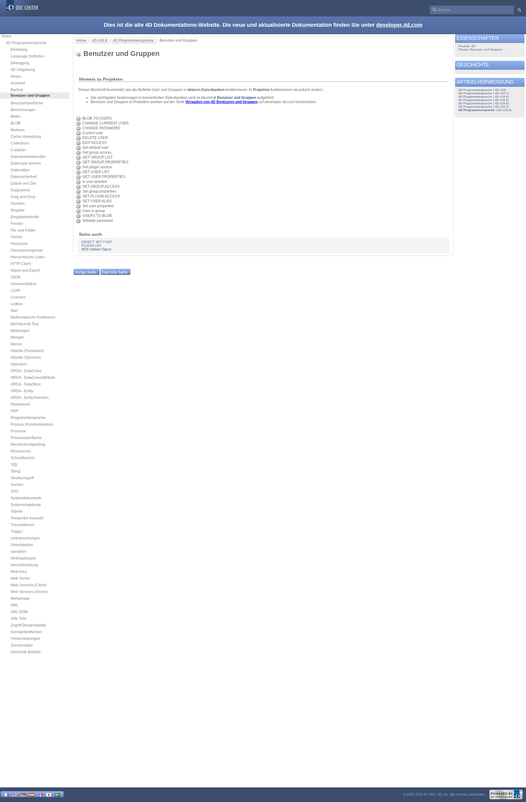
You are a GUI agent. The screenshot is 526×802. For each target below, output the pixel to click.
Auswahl (18, 83)
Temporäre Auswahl (27, 518)
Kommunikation (24, 284)
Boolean (18, 130)
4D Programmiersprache (26, 43)
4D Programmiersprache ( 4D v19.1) (483, 93)
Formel (16, 237)
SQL (14, 464)
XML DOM (19, 612)
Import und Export (25, 270)
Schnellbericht (22, 458)
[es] (31, 794)
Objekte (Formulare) (27, 351)
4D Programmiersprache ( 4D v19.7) (483, 106)
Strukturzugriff (22, 478)
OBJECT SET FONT (96, 242)
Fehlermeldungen (25, 638)
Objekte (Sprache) (26, 357)
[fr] (6, 794)
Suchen (17, 485)
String (15, 471)
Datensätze (20, 170)
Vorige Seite (85, 272)
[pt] (57, 794)
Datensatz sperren (26, 163)
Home (7, 36)
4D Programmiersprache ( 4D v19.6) (483, 103)
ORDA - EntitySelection (30, 398)
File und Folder (23, 230)
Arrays (16, 76)
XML (14, 605)
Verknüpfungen (23, 558)
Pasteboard (20, 404)
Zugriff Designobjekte (28, 625)
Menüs (16, 344)
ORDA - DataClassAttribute (33, 377)
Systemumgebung (26, 505)
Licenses (18, 297)
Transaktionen (22, 525)
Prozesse (18, 431)
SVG (14, 491)
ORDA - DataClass (26, 371)
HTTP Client (21, 264)
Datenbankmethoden (28, 157)
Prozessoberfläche (26, 438)
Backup (17, 90)
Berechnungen (23, 110)
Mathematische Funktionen (33, 317)
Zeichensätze (22, 645)
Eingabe (18, 210)
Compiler (18, 150)
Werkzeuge (20, 598)
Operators (19, 364)
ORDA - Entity (22, 391)
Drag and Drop (23, 197)
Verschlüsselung (24, 565)
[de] (23, 794)
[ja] (48, 794)
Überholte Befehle (26, 652)
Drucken (18, 203)
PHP (14, 411)
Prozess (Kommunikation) (32, 424)
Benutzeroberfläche (27, 103)
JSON (15, 277)
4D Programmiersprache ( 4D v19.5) (483, 100)
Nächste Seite (114, 272)
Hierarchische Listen (28, 257)
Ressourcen (21, 451)
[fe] (40, 794)
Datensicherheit (24, 177)
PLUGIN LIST (91, 245)
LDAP (15, 290)
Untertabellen (22, 545)
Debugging (20, 63)
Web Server (20, 578)
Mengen (17, 337)
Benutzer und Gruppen (236, 98)
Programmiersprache (28, 418)
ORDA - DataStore (26, 384)
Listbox (17, 304)
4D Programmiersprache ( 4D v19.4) (483, 96)
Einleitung (19, 49)
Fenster (17, 223)
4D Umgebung (23, 70)
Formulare (19, 244)
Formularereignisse (27, 250)
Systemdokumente (26, 498)
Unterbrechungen (25, 538)
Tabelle (17, 511)
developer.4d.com (399, 25)
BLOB (15, 123)
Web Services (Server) (29, 592)
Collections (20, 143)
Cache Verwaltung (26, 136)
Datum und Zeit (23, 183)
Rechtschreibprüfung (28, 444)
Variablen (18, 551)
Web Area (19, 572)
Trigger (17, 531)
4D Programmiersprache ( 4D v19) (482, 90)
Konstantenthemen (26, 632)
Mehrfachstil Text (24, 324)
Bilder (15, 116)
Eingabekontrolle (25, 217)
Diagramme (20, 190)
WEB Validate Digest (96, 249)
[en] (14, 794)
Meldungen (20, 331)
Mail (14, 311)
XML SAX (18, 618)
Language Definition (27, 56)
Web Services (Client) (29, 585)
